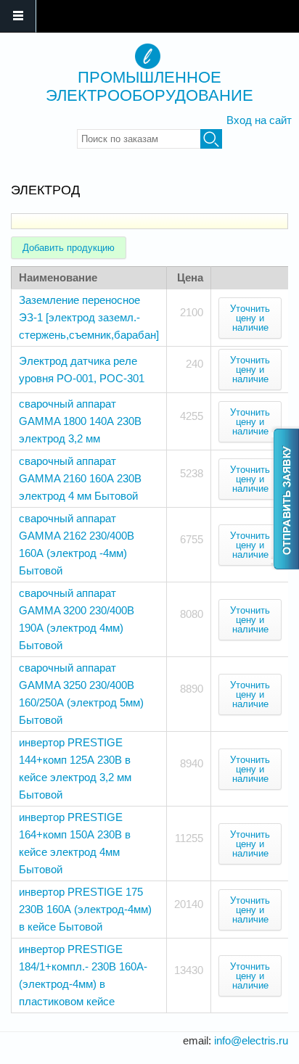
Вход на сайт (259, 120)
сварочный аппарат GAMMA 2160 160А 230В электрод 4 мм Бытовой (80, 478)
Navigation (18, 16)
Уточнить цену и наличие (250, 318)
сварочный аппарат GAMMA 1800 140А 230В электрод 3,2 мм (80, 421)
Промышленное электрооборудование (149, 86)
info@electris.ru (251, 1040)
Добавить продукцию (68, 247)
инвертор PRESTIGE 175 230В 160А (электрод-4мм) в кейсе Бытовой (85, 909)
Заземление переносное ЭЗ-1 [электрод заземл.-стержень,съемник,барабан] (89, 317)
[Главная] (147, 56)
